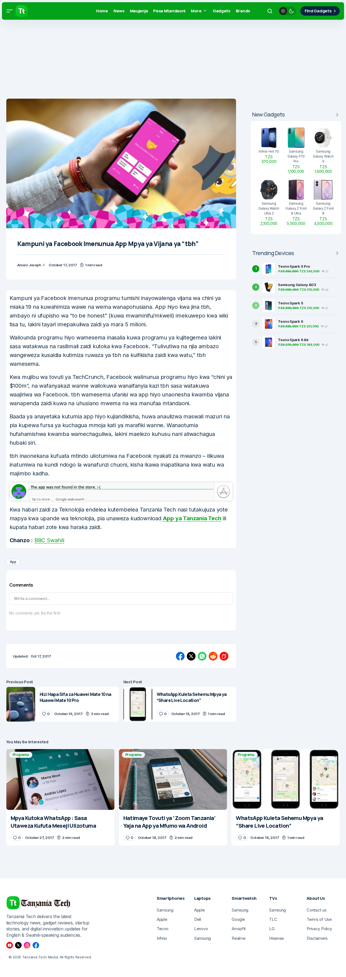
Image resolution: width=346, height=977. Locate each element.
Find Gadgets (318, 11)
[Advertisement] (164, 60)
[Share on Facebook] (180, 656)
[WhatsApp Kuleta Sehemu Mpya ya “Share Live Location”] (137, 704)
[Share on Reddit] (213, 656)
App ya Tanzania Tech (191, 518)
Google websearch (70, 499)
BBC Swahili (49, 540)
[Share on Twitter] (191, 656)
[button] (9, 11)
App (13, 561)
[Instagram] (27, 945)
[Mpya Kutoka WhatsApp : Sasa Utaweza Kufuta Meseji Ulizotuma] (60, 779)
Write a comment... (32, 598)
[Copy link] (224, 656)
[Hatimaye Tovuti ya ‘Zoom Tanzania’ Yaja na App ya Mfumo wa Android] (173, 779)
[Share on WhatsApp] (202, 656)
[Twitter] (18, 945)
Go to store (41, 499)
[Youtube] (9, 945)
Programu (21, 754)
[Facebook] (35, 945)
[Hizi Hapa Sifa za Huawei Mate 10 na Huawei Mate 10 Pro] (20, 704)
